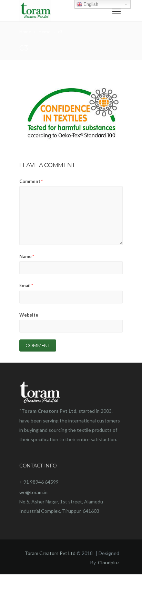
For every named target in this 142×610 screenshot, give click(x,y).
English (90, 4)
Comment (31, 181)
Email (26, 285)
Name (26, 256)
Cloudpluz (108, 562)
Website (28, 315)
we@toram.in (33, 492)
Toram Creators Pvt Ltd (49, 553)
